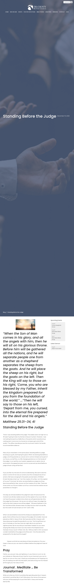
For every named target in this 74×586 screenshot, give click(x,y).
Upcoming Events (56, 320)
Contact (62, 12)
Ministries (48, 12)
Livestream (66, 2)
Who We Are (13, 12)
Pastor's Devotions (29, 12)
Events (20, 12)
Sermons (55, 12)
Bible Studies (40, 12)
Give (67, 12)
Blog (4, 312)
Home (7, 12)
